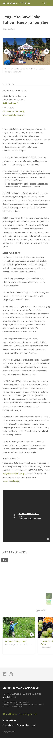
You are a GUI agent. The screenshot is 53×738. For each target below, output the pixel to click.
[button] (6, 51)
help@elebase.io (10, 697)
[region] (26, 585)
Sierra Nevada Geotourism (16, 3)
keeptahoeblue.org (11, 481)
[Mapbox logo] (41, 610)
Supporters (9, 720)
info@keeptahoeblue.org (13, 111)
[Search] (43, 3)
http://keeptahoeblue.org (14, 115)
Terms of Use (23, 725)
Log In (34, 725)
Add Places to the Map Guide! (21, 714)
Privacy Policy (8, 725)
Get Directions (9, 103)
